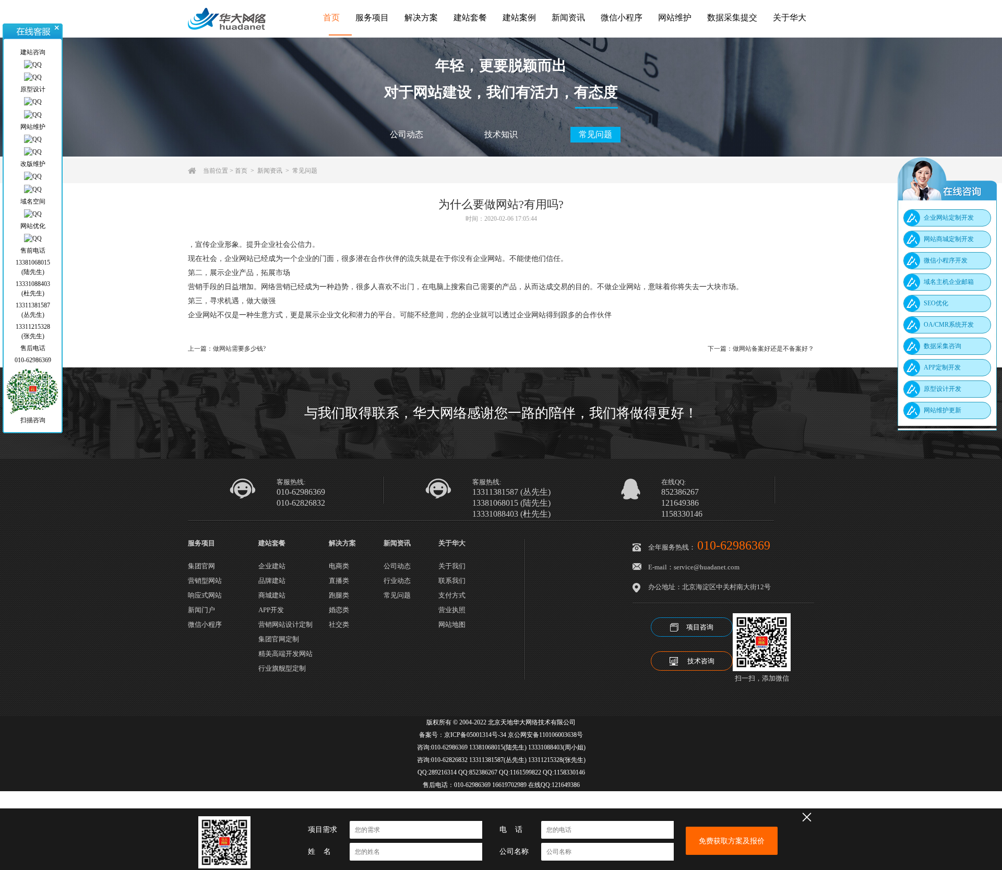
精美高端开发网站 (285, 654)
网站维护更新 (942, 410)
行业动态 (397, 581)
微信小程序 (621, 17)
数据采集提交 (732, 17)
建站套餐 (470, 17)
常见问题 (595, 134)
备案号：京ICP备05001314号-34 (462, 734)
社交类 (339, 624)
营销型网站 (205, 581)
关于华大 (789, 17)
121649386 (680, 503)
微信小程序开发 (946, 260)
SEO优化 (936, 303)
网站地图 (452, 624)
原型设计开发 (942, 388)
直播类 (339, 581)
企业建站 (271, 566)
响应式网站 (205, 595)
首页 (331, 17)
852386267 (680, 492)
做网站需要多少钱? (239, 348)
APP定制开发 (942, 367)
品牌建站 (271, 581)
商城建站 (271, 595)
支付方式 (452, 595)
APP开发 (271, 610)
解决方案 (421, 17)
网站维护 (674, 17)
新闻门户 (201, 610)
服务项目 (372, 17)
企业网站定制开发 (949, 217)
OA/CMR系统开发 (949, 324)
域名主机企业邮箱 (949, 281)
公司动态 (406, 134)
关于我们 (452, 566)
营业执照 (452, 610)
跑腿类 (339, 595)
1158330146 (681, 514)
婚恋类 (339, 610)
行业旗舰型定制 (282, 668)
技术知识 (501, 134)
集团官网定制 (278, 639)
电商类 (339, 566)
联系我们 (452, 581)
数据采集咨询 (942, 346)
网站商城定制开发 (949, 239)
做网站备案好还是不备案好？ (773, 348)
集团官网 (201, 566)
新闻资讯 (568, 17)
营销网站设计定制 (285, 624)
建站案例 (519, 17)
